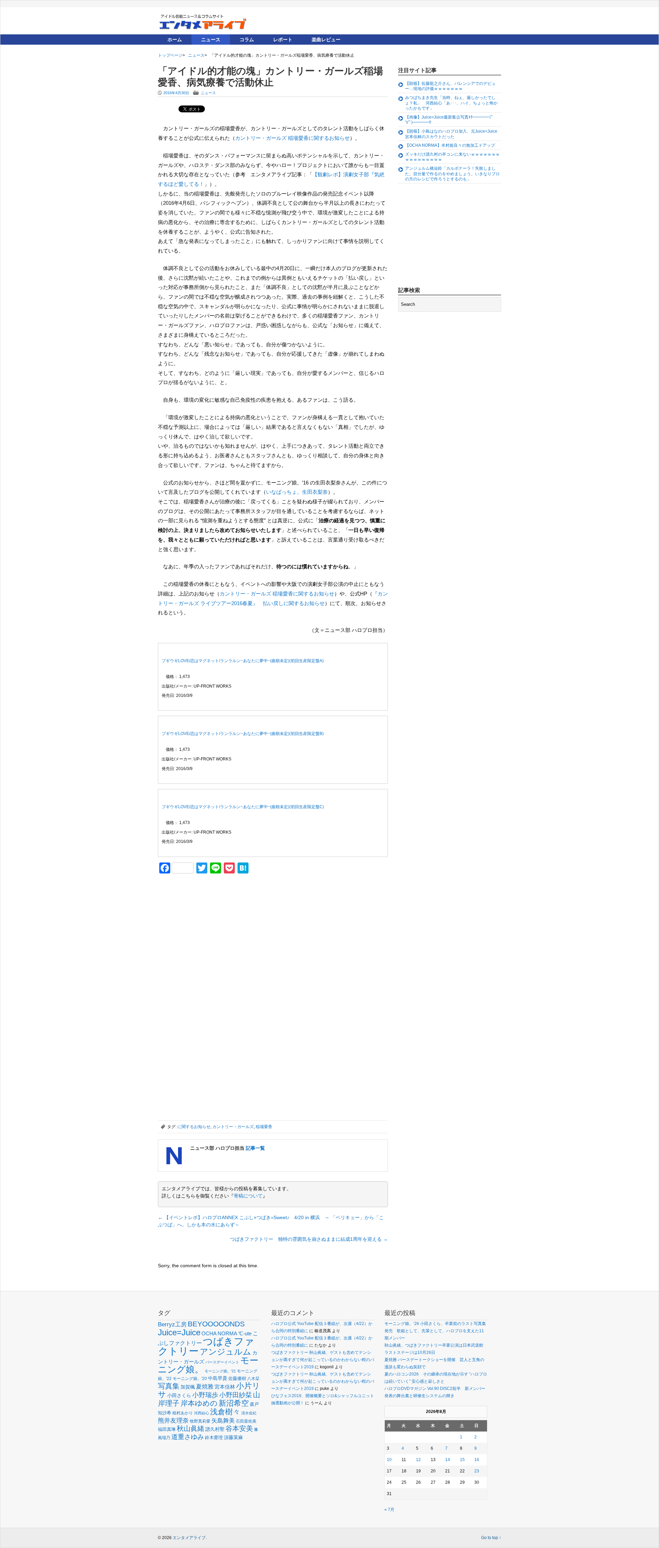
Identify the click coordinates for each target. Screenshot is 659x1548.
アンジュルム (225, 1351)
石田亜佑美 (246, 1421)
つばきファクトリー (206, 1346)
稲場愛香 (264, 1126)
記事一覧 (255, 1148)
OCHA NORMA (219, 1333)
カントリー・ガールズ (233, 1126)
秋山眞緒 (190, 1428)
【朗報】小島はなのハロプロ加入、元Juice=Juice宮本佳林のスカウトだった (451, 134)
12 (418, 1459)
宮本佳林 (225, 1387)
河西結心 (201, 1413)
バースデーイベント (222, 1362)
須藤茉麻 (233, 1437)
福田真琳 (167, 1429)
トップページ (170, 55)
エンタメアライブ (189, 1537)
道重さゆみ (187, 1436)
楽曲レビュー (326, 39)
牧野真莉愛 (200, 1421)
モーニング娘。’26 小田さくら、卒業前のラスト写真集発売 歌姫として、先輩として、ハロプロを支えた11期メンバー (435, 1330)
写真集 (169, 1386)
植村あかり (182, 1413)
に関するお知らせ (193, 1126)
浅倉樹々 (225, 1411)
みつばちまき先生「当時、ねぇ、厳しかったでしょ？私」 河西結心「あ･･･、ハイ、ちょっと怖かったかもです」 (451, 103)
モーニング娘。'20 (190, 1378)
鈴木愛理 (214, 1437)
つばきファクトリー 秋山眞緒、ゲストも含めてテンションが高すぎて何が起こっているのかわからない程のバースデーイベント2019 (322, 1359)
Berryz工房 (172, 1324)
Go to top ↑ (491, 1537)
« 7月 (389, 1509)
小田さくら (179, 1395)
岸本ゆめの (199, 1403)
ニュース (210, 39)
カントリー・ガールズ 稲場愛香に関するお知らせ (292, 138)
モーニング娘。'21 (220, 1371)
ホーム (174, 39)
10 (389, 1459)
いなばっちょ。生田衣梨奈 (297, 492)
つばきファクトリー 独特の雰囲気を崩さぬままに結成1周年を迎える (309, 1239)
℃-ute (245, 1333)
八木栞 (253, 1378)
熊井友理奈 (173, 1420)
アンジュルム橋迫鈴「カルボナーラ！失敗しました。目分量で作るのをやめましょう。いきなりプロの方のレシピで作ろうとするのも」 (452, 173)
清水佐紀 (248, 1413)
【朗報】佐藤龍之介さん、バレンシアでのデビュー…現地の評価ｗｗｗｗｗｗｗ (450, 86)
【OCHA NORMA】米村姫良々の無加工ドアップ (450, 145)
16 (476, 1459)
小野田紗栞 (235, 1395)
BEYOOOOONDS (216, 1324)
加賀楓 (188, 1387)
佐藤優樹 (237, 1378)
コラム (247, 39)
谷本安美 (239, 1428)
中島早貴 (217, 1378)
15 (462, 1459)
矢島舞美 (223, 1420)
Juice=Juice (179, 1332)
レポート (282, 39)
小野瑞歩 (205, 1395)
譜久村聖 (214, 1429)
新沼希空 (234, 1403)
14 (447, 1459)
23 (476, 1471)
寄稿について (248, 1196)
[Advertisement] (209, 927)
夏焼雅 (204, 1386)
